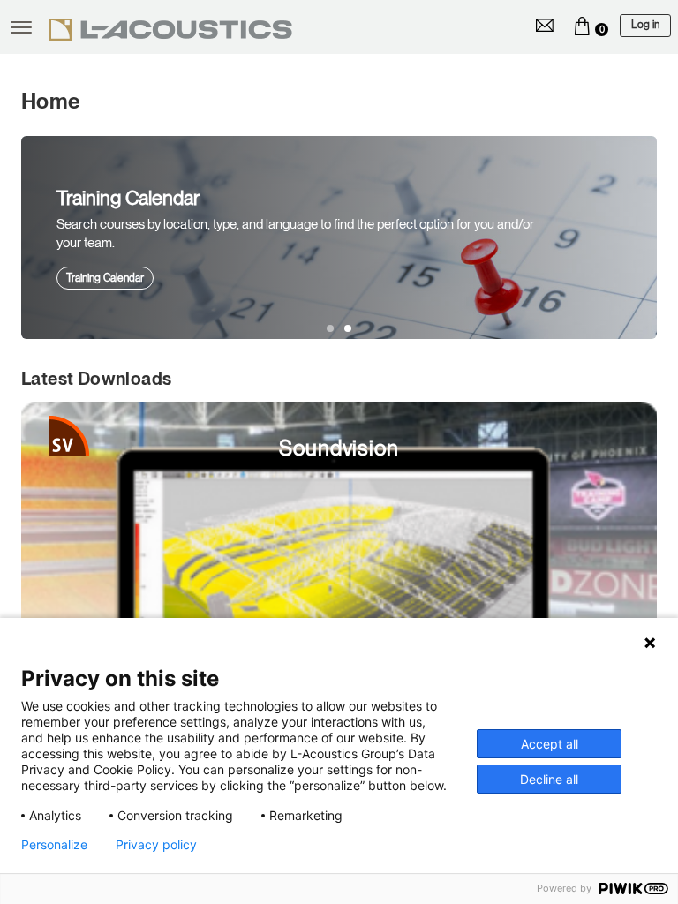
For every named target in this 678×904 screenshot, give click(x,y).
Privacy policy (156, 845)
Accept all (549, 743)
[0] (581, 25)
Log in (645, 25)
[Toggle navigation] (21, 27)
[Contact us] (544, 25)
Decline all (549, 779)
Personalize (54, 845)
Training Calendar (105, 278)
